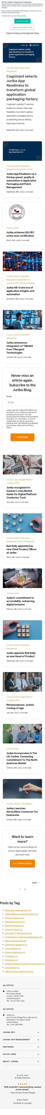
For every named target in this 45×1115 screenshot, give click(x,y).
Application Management (18, 910)
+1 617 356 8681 (16, 1025)
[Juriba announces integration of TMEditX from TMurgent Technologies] (22, 336)
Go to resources (22, 863)
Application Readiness (16, 945)
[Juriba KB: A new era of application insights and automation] (22, 277)
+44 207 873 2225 (17, 1001)
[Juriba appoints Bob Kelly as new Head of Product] (22, 643)
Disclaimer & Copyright (22, 1103)
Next (35, 882)
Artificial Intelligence (15, 952)
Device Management (26, 541)
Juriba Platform (26, 804)
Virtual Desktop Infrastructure (19, 971)
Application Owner (25, 169)
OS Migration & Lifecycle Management (23, 937)
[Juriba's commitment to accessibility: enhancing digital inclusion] (22, 591)
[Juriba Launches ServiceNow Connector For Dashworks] (22, 802)
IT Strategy (11, 956)
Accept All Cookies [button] (22, 21)
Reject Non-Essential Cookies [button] (22, 27)
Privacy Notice (21, 16)
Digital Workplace (14, 925)
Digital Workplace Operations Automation (24, 964)
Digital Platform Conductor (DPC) (21, 914)
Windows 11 (11, 960)
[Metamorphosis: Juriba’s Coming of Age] (22, 695)
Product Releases (28, 283)
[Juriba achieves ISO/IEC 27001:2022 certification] (22, 224)
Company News (12, 68)
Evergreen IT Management (18, 933)
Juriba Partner (12, 968)
